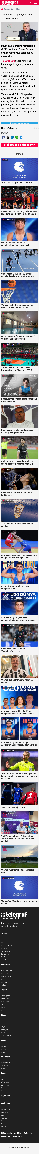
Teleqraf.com (8, 61)
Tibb (2, 1004)
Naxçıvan (4, 1127)
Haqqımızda (5, 1136)
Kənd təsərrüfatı (6, 970)
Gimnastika (5, 1082)
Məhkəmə (4, 1046)
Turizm (3, 985)
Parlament (4, 948)
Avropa (3, 1032)
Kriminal (4, 1049)
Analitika (4, 960)
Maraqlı (3, 1052)
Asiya (3, 1027)
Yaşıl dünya (5, 1001)
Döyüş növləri (5, 1085)
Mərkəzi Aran (5, 1109)
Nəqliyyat (4, 982)
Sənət (3, 1068)
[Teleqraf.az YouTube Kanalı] (19, 144)
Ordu (2, 939)
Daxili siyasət (5, 954)
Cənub (3, 1124)
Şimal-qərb (4, 1112)
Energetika (4, 973)
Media (3, 1007)
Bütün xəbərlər (6, 1133)
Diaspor (3, 942)
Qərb (2, 1121)
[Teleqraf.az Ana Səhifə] (10, 3)
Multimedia (27, 1133)
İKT (2, 979)
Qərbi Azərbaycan (7, 945)
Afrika (3, 1021)
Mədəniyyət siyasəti (7, 1063)
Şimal (3, 1115)
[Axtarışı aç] (31, 3)
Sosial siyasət (5, 996)
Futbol (3, 1091)
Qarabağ (4, 957)
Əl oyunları (4, 1088)
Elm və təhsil (5, 998)
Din (2, 1010)
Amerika (4, 1024)
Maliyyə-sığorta (6, 976)
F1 (2, 1079)
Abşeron (4, 1118)
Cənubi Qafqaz (6, 1035)
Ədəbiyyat (4, 1065)
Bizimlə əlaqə (17, 1136)
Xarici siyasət (5, 951)
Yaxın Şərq (4, 1030)
